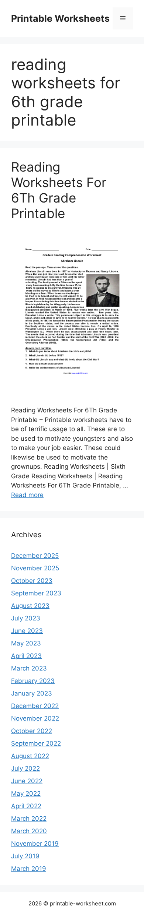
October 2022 (31, 731)
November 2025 (35, 568)
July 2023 (25, 618)
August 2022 (30, 756)
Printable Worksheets (60, 18)
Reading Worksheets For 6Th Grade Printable (58, 190)
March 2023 (29, 668)
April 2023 (26, 655)
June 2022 (26, 781)
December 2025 (35, 555)
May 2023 (26, 643)
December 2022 (35, 706)
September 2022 (36, 743)
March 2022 (29, 818)
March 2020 (29, 831)
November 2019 (35, 843)
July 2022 (25, 768)
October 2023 (31, 580)
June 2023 (27, 630)
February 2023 (33, 681)
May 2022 (26, 793)
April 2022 (26, 806)
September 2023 (36, 593)
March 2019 (28, 868)
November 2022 (35, 718)
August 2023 (30, 605)
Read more (27, 495)
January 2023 (31, 693)
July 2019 (25, 856)
